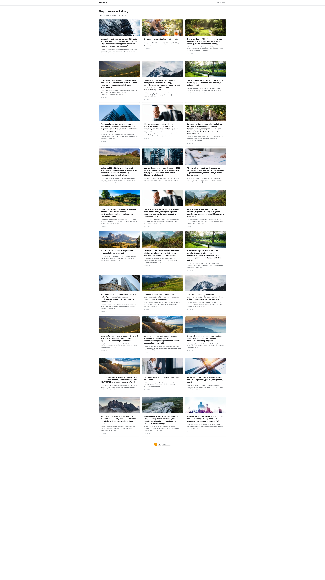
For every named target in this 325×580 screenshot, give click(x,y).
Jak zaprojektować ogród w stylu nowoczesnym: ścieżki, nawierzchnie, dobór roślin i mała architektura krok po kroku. (205, 297)
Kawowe (103, 2)
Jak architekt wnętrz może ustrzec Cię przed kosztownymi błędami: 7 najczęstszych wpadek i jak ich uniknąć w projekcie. (119, 338)
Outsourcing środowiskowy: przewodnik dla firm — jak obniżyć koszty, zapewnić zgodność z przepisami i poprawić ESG (205, 418)
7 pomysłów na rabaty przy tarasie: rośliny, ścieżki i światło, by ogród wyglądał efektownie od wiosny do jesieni (204, 338)
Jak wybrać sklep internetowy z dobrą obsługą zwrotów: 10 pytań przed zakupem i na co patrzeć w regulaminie (162, 297)
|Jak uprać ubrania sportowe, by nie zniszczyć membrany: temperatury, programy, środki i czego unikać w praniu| (161, 126)
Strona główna (221, 3)
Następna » (166, 444)
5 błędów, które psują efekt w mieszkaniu (161, 39)
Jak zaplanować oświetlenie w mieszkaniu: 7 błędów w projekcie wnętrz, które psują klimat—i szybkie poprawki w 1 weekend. (162, 253)
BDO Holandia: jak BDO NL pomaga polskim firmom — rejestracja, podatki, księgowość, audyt (205, 379)
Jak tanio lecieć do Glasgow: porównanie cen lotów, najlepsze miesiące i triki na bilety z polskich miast (205, 82)
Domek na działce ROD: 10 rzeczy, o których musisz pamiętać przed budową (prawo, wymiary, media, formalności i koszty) (205, 41)
